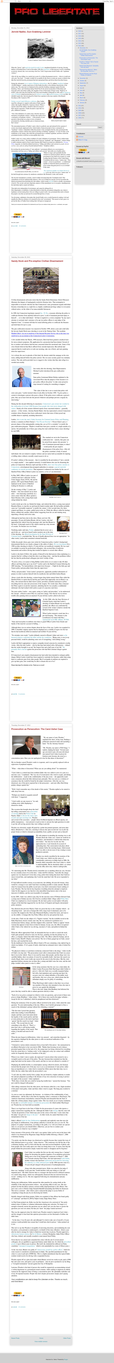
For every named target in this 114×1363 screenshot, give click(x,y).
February (82, 100)
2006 (79, 117)
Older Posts (67, 1338)
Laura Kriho (65, 1158)
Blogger (66, 1359)
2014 (79, 41)
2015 (79, 38)
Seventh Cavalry (39, 67)
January (82, 102)
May (81, 92)
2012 (79, 45)
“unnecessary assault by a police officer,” (50, 1249)
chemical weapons (41, 94)
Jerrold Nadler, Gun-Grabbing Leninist (30, 32)
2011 (79, 105)
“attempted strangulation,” (27, 1246)
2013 (79, 43)
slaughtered (60, 83)
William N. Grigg (82, 140)
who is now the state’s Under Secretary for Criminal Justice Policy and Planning (42, 419)
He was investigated (60, 544)
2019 (79, 31)
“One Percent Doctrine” (43, 422)
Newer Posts (15, 1338)
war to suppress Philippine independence (35, 83)
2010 (79, 108)
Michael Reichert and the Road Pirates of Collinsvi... (88, 74)
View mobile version (41, 1341)
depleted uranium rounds (56, 94)
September (83, 83)
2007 (79, 115)
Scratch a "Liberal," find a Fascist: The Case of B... (88, 62)
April (81, 95)
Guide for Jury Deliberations (30, 1120)
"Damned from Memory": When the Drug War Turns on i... (88, 70)
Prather (31, 530)
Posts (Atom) (44, 1348)
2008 (79, 113)
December (83, 48)
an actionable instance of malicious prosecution (34, 1103)
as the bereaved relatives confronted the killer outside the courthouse (39, 636)
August (82, 85)
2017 (79, 33)
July (81, 88)
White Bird (64, 899)
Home (41, 1338)
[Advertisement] (41, 240)
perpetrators (46, 69)
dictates (55, 1110)
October (82, 80)
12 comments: (23, 226)
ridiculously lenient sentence (20, 1234)
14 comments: (22, 1307)
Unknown (80, 136)
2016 (79, 36)
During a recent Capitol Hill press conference (24, 101)
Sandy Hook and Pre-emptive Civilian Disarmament (37, 261)
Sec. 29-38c (44, 313)
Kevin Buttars (36, 1234)
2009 (79, 110)
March (82, 97)
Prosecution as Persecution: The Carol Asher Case (37, 729)
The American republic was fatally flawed (56, 171)
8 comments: (22, 694)
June (81, 90)
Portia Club (30, 813)
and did (51, 181)
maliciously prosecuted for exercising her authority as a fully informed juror (47, 1161)
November (83, 78)
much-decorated (29, 67)
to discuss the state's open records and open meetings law (24, 816)
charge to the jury (32, 1114)
